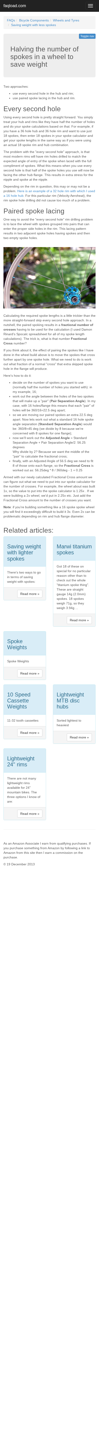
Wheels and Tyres (66, 20)
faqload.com (14, 5)
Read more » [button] (29, 594)
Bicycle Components (34, 20)
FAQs (11, 20)
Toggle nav (87, 36)
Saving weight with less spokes (33, 25)
